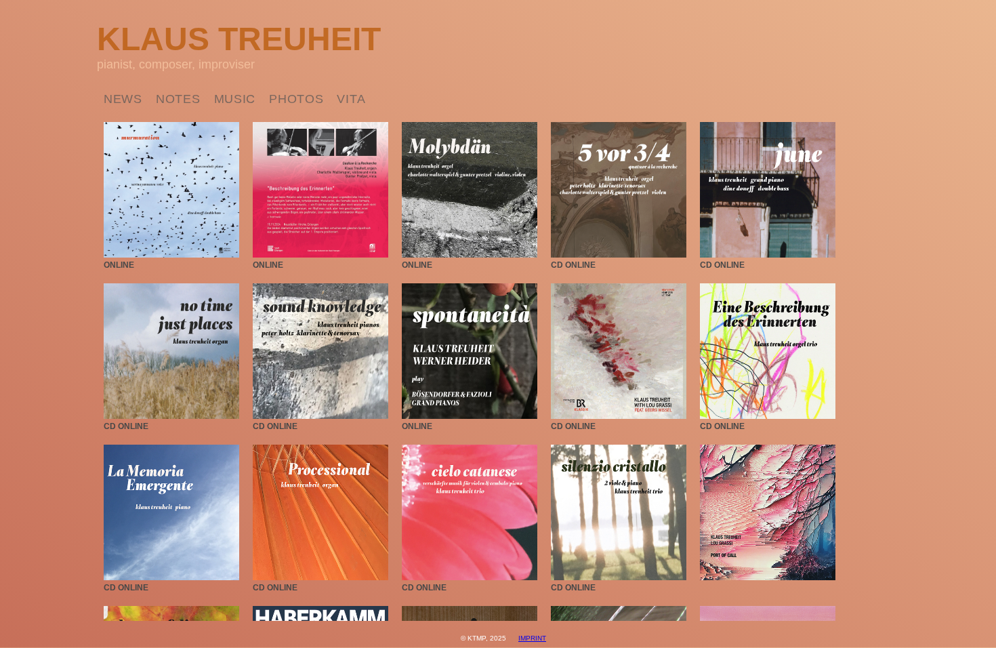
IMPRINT (532, 638)
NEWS (123, 99)
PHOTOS (296, 99)
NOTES (178, 99)
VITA (351, 99)
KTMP (477, 638)
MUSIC (235, 99)
